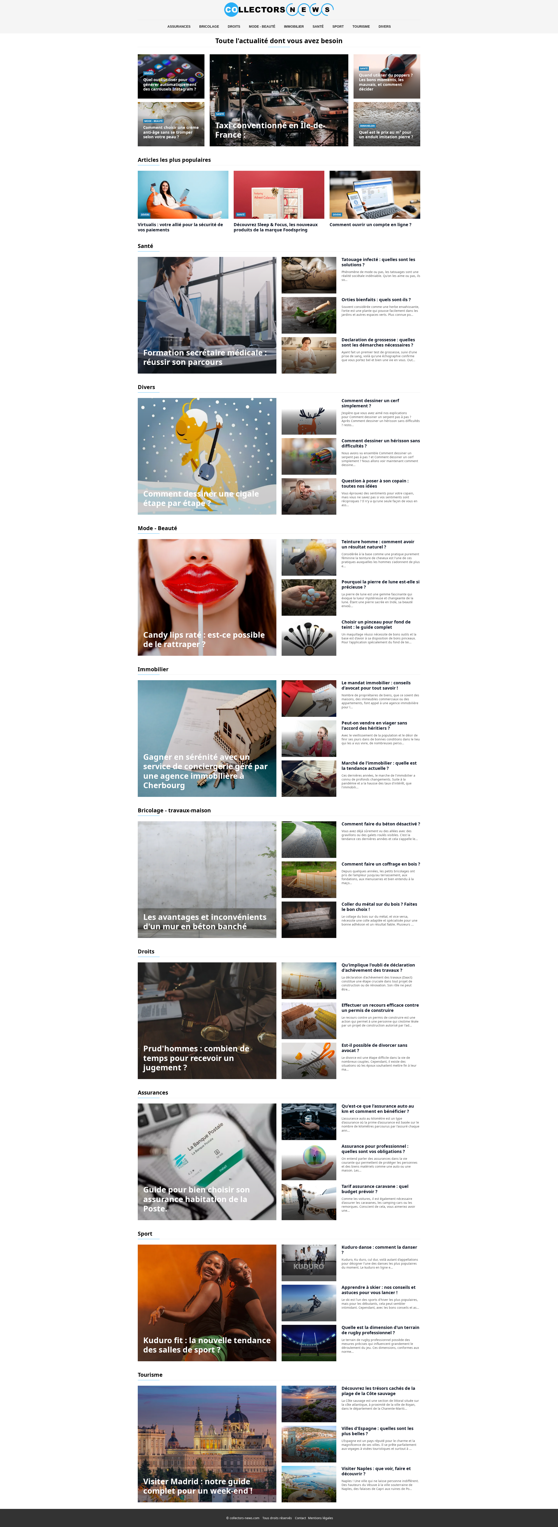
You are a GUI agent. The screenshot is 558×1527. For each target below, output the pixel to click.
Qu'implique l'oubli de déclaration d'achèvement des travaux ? (378, 967)
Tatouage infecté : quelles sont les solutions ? (378, 262)
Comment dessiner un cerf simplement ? (370, 403)
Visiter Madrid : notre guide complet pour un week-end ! (197, 1486)
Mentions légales (320, 1518)
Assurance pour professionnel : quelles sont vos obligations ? (375, 1148)
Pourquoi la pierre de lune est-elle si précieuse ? (381, 584)
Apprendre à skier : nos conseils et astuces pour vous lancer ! (379, 1289)
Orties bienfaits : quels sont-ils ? (376, 299)
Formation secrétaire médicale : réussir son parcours (205, 357)
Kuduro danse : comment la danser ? (379, 1249)
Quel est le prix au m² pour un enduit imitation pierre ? (386, 135)
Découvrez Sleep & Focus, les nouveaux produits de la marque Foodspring (276, 227)
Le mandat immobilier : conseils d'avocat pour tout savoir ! (376, 685)
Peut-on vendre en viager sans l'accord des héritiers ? (374, 725)
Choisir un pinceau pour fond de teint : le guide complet (376, 624)
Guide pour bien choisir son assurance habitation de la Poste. (196, 1199)
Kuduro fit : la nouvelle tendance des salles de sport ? (207, 1345)
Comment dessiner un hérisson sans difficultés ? (381, 443)
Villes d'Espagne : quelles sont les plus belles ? (377, 1430)
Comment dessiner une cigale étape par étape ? (201, 498)
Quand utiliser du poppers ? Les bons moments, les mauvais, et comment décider (386, 82)
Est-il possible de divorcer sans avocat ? (374, 1047)
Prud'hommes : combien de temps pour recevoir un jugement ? (196, 1058)
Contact (300, 1518)
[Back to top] (546, 1515)
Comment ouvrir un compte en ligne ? (371, 224)
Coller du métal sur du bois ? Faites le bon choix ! (379, 906)
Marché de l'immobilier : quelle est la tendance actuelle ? (379, 765)
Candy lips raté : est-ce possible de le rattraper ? (204, 639)
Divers (385, 26)
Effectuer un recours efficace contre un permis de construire (380, 1007)
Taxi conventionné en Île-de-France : (270, 130)
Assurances (179, 26)
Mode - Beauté (262, 26)
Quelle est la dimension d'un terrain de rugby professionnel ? (380, 1330)
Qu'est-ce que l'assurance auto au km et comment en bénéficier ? (378, 1108)
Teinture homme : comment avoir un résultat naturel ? (378, 544)
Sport (338, 26)
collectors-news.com (244, 1518)
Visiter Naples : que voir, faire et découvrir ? (376, 1471)
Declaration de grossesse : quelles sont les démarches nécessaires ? (378, 342)
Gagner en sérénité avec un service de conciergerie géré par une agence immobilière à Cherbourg (205, 771)
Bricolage (209, 26)
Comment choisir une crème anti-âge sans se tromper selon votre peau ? (171, 132)
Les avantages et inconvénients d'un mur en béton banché (205, 922)
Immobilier (294, 26)
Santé (318, 26)
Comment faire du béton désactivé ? (381, 824)
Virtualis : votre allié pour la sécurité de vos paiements (180, 227)
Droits (234, 26)
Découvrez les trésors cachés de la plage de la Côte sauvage (378, 1390)
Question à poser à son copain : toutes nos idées (375, 483)
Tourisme (361, 26)
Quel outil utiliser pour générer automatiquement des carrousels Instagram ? (169, 84)
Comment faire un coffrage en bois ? (381, 864)
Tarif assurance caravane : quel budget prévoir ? (375, 1188)
